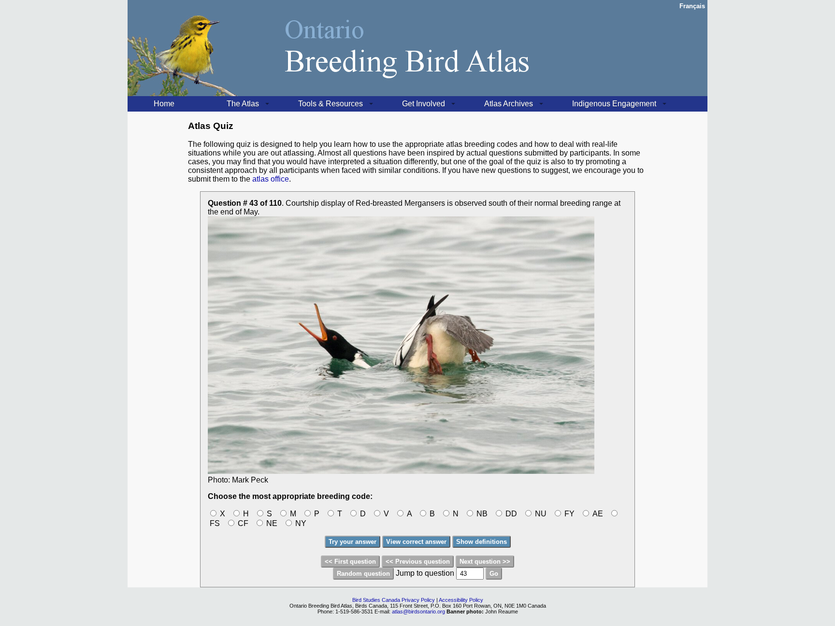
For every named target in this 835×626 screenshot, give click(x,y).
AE (596, 514)
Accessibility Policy (461, 600)
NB (481, 514)
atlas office (270, 179)
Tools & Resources (330, 104)
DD (510, 514)
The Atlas (243, 104)
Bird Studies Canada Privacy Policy (393, 600)
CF (242, 523)
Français (692, 6)
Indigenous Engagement (614, 104)
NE (270, 523)
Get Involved (423, 104)
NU (540, 514)
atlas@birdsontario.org (419, 611)
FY (568, 514)
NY (299, 523)
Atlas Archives (508, 104)
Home (164, 104)
